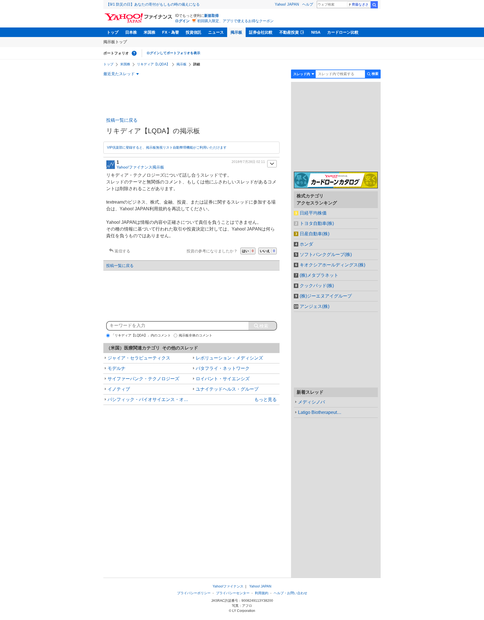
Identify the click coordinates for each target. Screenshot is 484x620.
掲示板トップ (115, 42)
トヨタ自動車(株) (317, 223)
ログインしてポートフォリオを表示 (173, 53)
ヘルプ (307, 4)
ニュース (216, 32)
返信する (122, 251)
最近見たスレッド (119, 74)
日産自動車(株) (314, 233)
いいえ (267, 251)
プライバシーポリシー (194, 593)
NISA (315, 32)
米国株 (149, 32)
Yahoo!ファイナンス (228, 586)
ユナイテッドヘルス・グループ (227, 389)
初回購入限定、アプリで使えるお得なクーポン (235, 21)
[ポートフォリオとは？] (134, 53)
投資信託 (193, 32)
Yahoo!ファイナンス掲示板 (140, 167)
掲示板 (236, 32)
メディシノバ (311, 402)
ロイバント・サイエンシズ (223, 378)
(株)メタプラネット (319, 275)
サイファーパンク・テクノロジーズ (143, 378)
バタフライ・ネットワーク (223, 368)
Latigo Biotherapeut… (319, 412)
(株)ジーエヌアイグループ (326, 296)
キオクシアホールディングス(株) (332, 264)
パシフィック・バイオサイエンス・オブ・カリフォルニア (150, 399)
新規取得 (211, 15)
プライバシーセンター (233, 593)
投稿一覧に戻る (122, 120)
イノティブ (119, 389)
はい (248, 251)
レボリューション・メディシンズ (229, 358)
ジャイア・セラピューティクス (139, 358)
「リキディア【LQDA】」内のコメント (141, 335)
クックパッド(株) (317, 285)
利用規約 (261, 593)
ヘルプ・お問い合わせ (290, 593)
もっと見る (265, 399)
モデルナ (116, 368)
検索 (374, 4)
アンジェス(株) (314, 306)
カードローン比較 (343, 32)
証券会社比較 (261, 32)
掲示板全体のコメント (195, 335)
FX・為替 (170, 32)
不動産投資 (289, 32)
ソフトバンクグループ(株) (326, 254)
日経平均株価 (313, 213)
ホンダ (306, 244)
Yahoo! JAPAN (287, 4)
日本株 (131, 32)
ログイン (182, 21)
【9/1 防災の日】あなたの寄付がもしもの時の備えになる (153, 4)
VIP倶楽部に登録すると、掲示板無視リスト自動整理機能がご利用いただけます (167, 147)
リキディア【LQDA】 (153, 64)
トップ (112, 32)
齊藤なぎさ (360, 4)
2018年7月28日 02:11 (248, 162)
